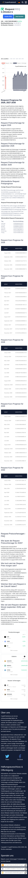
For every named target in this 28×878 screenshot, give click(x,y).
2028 (17, 58)
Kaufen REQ (8, 16)
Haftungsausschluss (6, 842)
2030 (22, 58)
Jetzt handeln (19, 16)
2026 (11, 58)
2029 (20, 58)
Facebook (20, 759)
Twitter (7, 759)
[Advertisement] (14, 41)
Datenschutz (18, 842)
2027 (14, 58)
